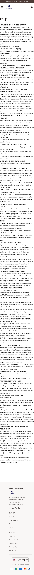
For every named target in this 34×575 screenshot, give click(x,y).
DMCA (11, 527)
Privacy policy (13, 536)
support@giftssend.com (16, 504)
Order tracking (13, 520)
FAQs (10, 524)
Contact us (12, 517)
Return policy (13, 547)
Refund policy (13, 550)
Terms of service (14, 540)
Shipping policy (13, 543)
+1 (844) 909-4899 (14, 502)
